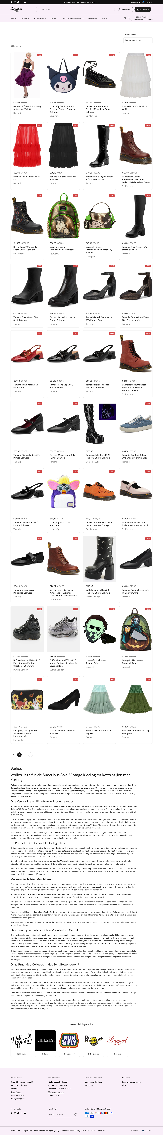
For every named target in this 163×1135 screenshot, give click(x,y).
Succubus (100, 1130)
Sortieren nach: (130, 34)
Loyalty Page (53, 1095)
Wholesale (89, 1085)
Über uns (15, 1088)
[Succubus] (16, 9)
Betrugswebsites (18, 1099)
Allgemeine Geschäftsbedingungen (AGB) (41, 1130)
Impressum (15, 1130)
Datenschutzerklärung (70, 1130)
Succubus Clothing (19, 1085)
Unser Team (16, 1092)
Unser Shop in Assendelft (22, 1082)
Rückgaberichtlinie (56, 1092)
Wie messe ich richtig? (58, 1085)
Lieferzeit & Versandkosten (60, 1088)
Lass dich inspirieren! (131, 1082)
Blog (124, 1085)
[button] (143, 9)
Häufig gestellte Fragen (58, 1082)
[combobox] (75, 9)
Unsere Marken (17, 1095)
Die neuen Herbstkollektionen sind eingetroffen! (81, 2)
